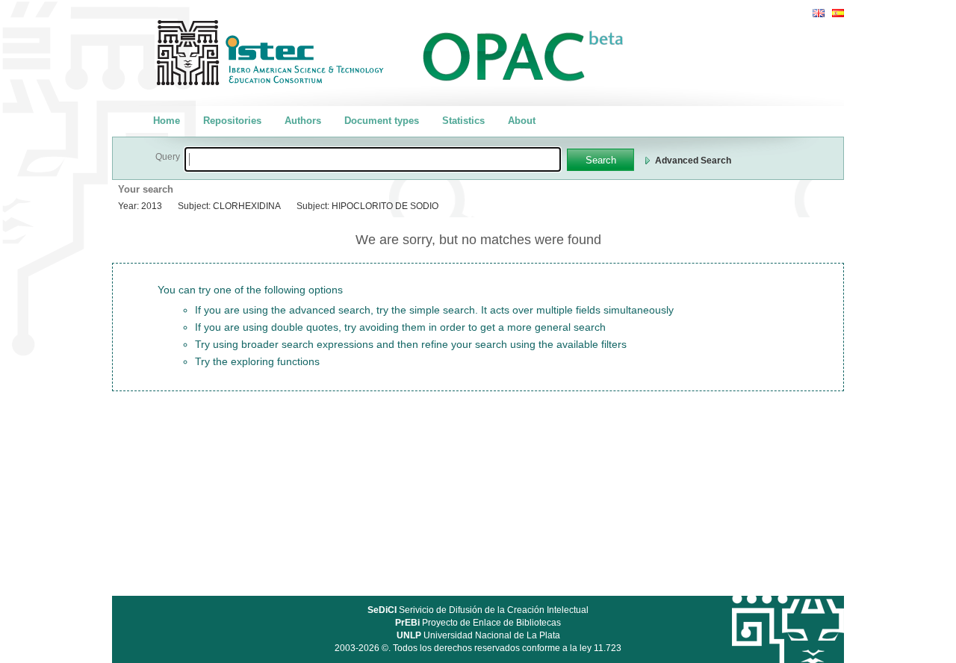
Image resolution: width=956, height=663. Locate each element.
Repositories (232, 120)
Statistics (463, 120)
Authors (303, 120)
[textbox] (372, 159)
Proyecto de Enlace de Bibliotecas (478, 622)
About (522, 120)
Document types (381, 120)
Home (166, 120)
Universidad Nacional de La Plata (478, 635)
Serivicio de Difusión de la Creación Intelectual (478, 610)
